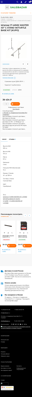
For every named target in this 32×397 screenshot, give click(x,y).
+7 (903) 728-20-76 (19, 309)
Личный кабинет (5, 354)
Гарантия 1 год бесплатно (12, 85)
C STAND (5, 203)
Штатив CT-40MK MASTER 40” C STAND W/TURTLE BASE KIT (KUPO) (15, 198)
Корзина (3, 351)
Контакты (19, 366)
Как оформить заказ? (6, 370)
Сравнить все (5, 216)
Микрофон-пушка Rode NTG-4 (8, 236)
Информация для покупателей (21, 369)
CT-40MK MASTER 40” (15, 201)
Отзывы (3, 342)
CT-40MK (5, 201)
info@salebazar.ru (5, 313)
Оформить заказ (5, 356)
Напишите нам (5, 339)
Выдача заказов (5, 366)
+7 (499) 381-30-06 (5, 309)
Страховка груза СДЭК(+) (14, 81)
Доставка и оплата (6, 368)
